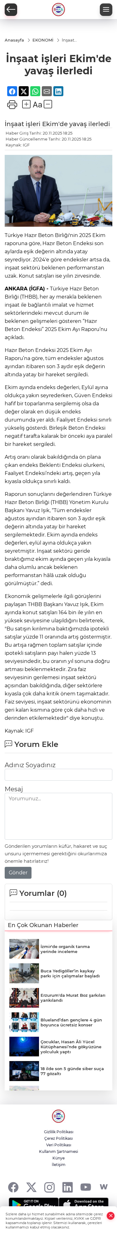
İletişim (59, 1164)
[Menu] (106, 9)
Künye (58, 1158)
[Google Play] (34, 1205)
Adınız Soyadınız (30, 765)
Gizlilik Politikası (58, 1131)
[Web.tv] (104, 1187)
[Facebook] (13, 1187)
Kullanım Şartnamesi (58, 1151)
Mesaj (14, 789)
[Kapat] (111, 1215)
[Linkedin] (67, 1187)
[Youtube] (85, 1187)
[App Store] (84, 1205)
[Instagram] (49, 1187)
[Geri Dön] (11, 9)
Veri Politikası (58, 1145)
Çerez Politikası (58, 1138)
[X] (31, 1187)
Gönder (18, 873)
